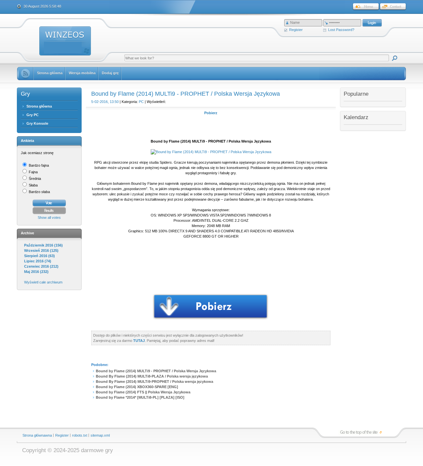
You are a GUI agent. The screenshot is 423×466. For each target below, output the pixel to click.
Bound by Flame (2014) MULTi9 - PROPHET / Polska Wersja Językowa (156, 371)
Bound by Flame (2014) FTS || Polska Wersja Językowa (143, 392)
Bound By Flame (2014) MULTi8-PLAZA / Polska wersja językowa (152, 376)
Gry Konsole (37, 123)
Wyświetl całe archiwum (43, 282)
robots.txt (79, 435)
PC (141, 102)
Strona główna (39, 106)
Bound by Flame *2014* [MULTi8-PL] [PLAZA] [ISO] (140, 397)
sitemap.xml (100, 435)
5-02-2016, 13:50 (105, 102)
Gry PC (32, 115)
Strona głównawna (37, 435)
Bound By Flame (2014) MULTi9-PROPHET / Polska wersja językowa (154, 381)
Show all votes (49, 217)
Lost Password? (341, 30)
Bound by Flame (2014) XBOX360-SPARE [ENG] (137, 387)
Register (296, 30)
